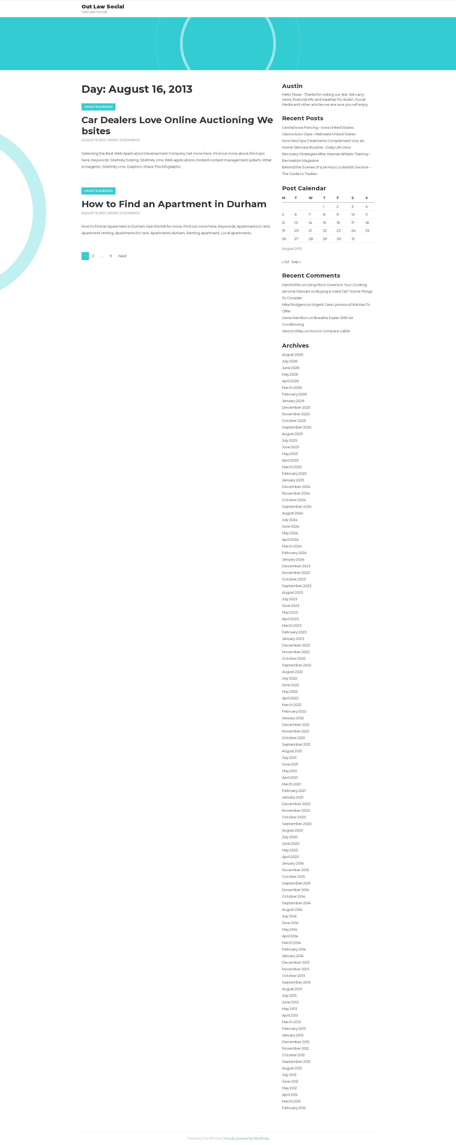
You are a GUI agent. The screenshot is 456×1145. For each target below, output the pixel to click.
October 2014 (293, 896)
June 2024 (290, 526)
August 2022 (292, 672)
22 (325, 231)
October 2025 (294, 421)
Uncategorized (98, 107)
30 (339, 239)
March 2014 (291, 943)
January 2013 (292, 1035)
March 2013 (291, 1022)
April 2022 (290, 698)
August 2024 (292, 513)
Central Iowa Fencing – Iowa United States (317, 128)
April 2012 (290, 1095)
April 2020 (290, 857)
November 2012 (295, 1048)
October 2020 (294, 817)
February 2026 (294, 394)
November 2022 (296, 652)
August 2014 (292, 910)
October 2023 (294, 579)
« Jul (285, 262)
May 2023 (290, 612)
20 (296, 231)
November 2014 (295, 890)
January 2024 (293, 559)
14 (310, 223)
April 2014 (290, 936)
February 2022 (294, 711)
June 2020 (291, 844)
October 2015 (293, 877)
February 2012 (294, 1108)
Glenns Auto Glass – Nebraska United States (318, 134)
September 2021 (296, 744)
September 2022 (296, 665)
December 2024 (296, 487)
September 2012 (296, 1062)
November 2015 (295, 870)
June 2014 (290, 923)
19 (283, 231)
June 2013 (290, 1002)
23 (339, 231)
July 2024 (289, 520)
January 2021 (292, 797)
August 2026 (292, 355)
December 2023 (296, 566)
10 (353, 214)
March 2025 (291, 467)
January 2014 (292, 956)
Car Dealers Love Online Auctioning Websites (177, 125)
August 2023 (292, 592)
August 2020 (292, 830)
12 (283, 223)
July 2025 (289, 440)
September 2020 (297, 824)
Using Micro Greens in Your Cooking (337, 285)
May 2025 (290, 454)
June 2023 (290, 606)
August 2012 (292, 1068)
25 (367, 231)
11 (366, 214)
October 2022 (294, 659)
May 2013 (289, 1009)
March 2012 (291, 1101)
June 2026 (290, 368)
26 (284, 239)
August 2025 (292, 434)
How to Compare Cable (330, 331)
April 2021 (290, 777)
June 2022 (290, 685)
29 (325, 239)
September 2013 (296, 982)
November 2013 (295, 969)
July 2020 (290, 837)
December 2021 (295, 725)
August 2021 (292, 751)
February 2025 (294, 473)
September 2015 (296, 883)
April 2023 (290, 619)
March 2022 (291, 705)
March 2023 (292, 625)
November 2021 (295, 731)
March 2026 (292, 388)
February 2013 (294, 1029)
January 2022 (293, 718)
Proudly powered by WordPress (246, 1138)
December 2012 (295, 1042)
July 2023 (289, 599)
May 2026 (290, 374)
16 (338, 223)
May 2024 (290, 533)
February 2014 (294, 949)
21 (310, 231)
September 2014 (296, 903)
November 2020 (296, 810)
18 (367, 223)
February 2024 (294, 553)
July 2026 (289, 361)
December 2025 (296, 407)
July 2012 (289, 1075)
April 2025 (290, 460)
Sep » (296, 262)
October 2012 (293, 1055)
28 (311, 239)
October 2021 (293, 738)
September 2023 (296, 586)
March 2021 (291, 784)
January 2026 (293, 401)
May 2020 (290, 850)
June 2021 (290, 764)
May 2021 (289, 771)
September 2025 (296, 427)
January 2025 (293, 480)
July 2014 (289, 916)
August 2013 (292, 989)
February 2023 (294, 632)
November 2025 (296, 414)
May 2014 (289, 929)
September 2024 (296, 507)
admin (112, 140)
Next (122, 256)
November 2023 (296, 573)
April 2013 (290, 1015)
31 (353, 239)
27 (296, 239)
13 (296, 223)
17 (353, 223)
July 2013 (289, 996)
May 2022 (290, 692)
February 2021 (294, 791)
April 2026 (290, 381)
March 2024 (292, 546)
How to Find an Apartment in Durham (174, 204)
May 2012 (289, 1088)
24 (353, 231)
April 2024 (290, 540)
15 (324, 223)
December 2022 (296, 645)
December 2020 (296, 804)
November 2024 (296, 493)
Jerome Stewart (296, 291)
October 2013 (293, 976)
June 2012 (290, 1081)
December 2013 (296, 962)
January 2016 (292, 863)
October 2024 (294, 500)
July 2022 (289, 678)
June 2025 (290, 447)
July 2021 (289, 758)
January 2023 (293, 639)
